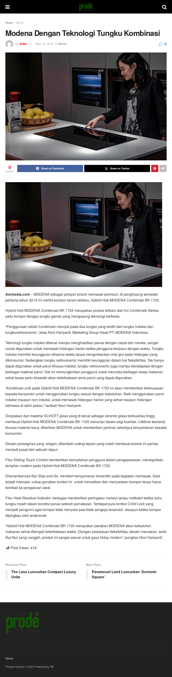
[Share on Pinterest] (154, 168)
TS (51, 666)
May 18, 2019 (44, 43)
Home (9, 22)
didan (23, 43)
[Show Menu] (7, 6)
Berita (20, 22)
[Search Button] (164, 6)
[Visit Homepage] (86, 6)
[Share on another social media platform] (163, 168)
